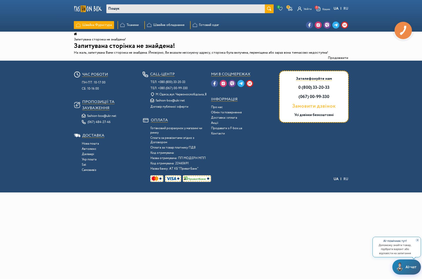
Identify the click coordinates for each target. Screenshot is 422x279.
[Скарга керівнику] (344, 25)
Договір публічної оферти (169, 107)
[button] (323, 9)
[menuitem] (94, 25)
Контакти (218, 133)
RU (345, 8)
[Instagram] (318, 25)
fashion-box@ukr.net (101, 116)
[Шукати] (269, 8)
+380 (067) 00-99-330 (173, 88)
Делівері (88, 154)
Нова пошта (90, 143)
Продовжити (338, 57)
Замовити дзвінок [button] (314, 106)
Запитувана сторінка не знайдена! (100, 39)
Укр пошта (89, 159)
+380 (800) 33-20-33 (171, 82)
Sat (84, 165)
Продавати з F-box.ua (226, 128)
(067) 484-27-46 (99, 122)
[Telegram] (335, 25)
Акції (214, 123)
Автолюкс (89, 149)
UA (336, 8)
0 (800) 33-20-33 (313, 87)
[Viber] (327, 25)
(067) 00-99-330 (313, 97)
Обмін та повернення (226, 112)
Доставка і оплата (224, 118)
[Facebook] (309, 25)
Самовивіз (89, 170)
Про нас (217, 107)
